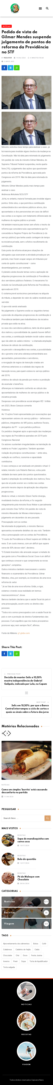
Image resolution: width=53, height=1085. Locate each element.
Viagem (26, 1064)
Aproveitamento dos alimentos (16, 943)
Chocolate (7, 955)
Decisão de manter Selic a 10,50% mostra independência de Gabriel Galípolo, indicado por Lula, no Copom (25, 680)
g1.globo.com (24, 633)
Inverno (6, 961)
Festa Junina (36, 955)
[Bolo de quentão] (8, 859)
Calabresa (7, 949)
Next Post (41, 702)
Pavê (15, 961)
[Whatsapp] (17, 67)
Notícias (5, 785)
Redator (8, 58)
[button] (40, 8)
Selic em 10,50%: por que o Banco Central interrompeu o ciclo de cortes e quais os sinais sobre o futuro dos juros (27, 708)
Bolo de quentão (26, 859)
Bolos (35, 943)
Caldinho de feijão (23, 949)
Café (44, 943)
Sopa (23, 961)
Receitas (21, 835)
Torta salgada (9, 967)
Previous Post (14, 674)
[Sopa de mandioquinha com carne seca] (8, 840)
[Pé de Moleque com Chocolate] (8, 878)
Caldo (37, 949)
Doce (25, 955)
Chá (17, 955)
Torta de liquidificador (39, 961)
